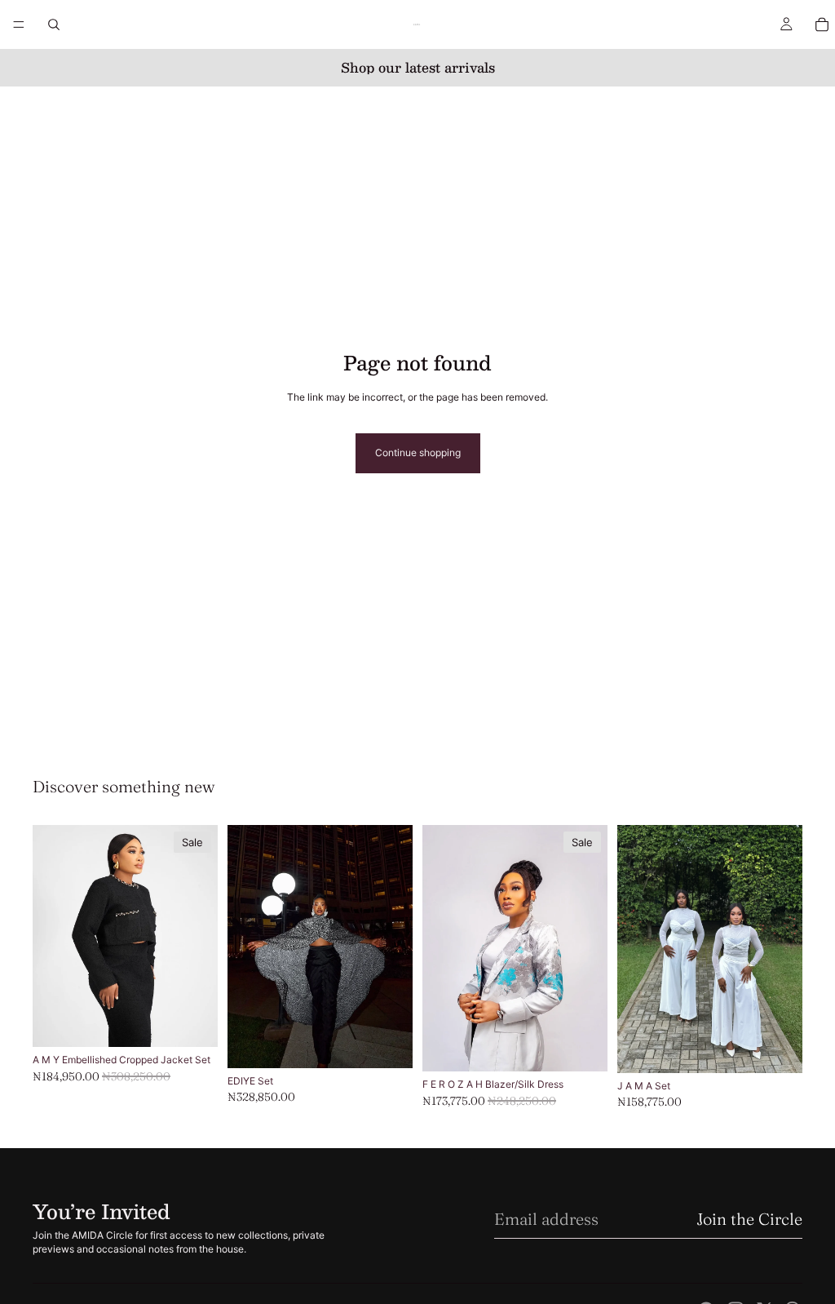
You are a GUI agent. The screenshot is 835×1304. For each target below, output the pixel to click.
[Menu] (19, 24)
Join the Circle (749, 1219)
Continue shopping (418, 452)
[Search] (54, 24)
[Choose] (192, 1022)
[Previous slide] (245, 947)
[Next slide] (395, 947)
